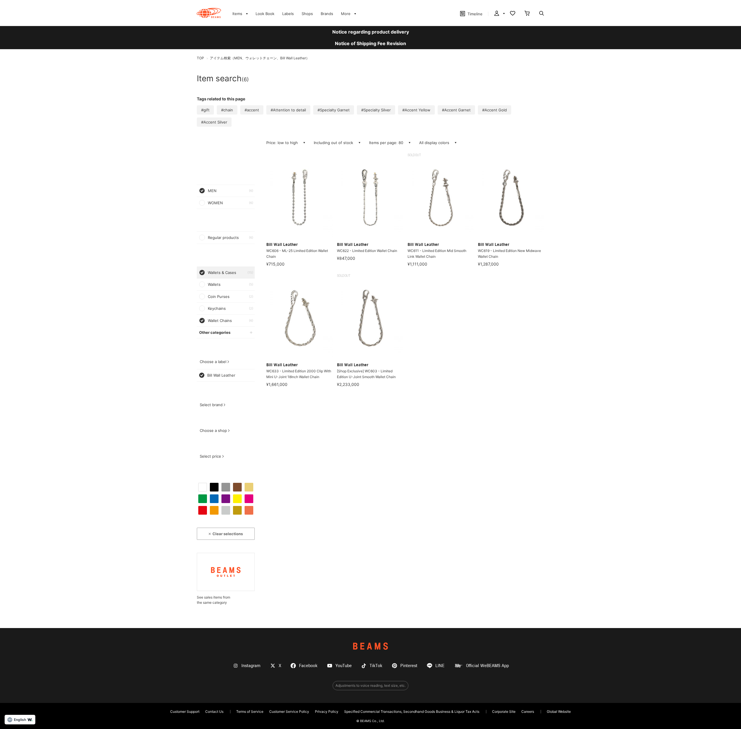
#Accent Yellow (416, 110)
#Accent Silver (214, 122)
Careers (527, 711)
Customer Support (184, 711)
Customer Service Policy (289, 711)
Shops (307, 13)
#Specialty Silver (376, 110)
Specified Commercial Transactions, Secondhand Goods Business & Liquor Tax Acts (411, 711)
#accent (252, 110)
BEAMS (370, 646)
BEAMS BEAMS (209, 13)
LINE (440, 666)
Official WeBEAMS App (487, 666)
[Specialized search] (541, 14)
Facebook (308, 666)
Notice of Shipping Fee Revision (370, 43)
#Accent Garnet (456, 110)
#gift (205, 110)
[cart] (527, 14)
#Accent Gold (494, 110)
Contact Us (214, 711)
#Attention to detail (288, 110)
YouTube (343, 666)
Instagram (251, 666)
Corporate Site (504, 711)
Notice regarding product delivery (370, 32)
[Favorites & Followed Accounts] (512, 14)
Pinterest (408, 666)
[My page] (499, 14)
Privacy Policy (326, 711)
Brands (327, 13)
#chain (227, 110)
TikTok (376, 666)
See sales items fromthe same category (213, 600)
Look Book (265, 13)
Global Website (559, 711)
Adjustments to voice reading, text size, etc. (370, 685)
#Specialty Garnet (334, 110)
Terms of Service (249, 711)
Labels (288, 13)
